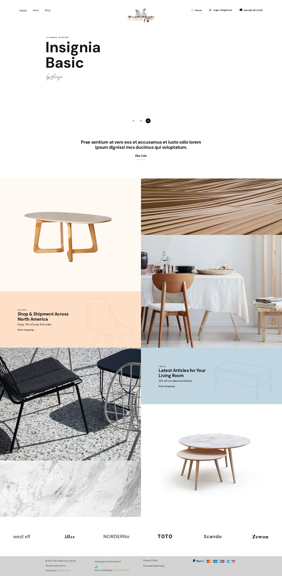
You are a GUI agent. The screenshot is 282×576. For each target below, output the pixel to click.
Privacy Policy (150, 560)
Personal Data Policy (154, 566)
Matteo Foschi (63, 570)
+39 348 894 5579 (121, 570)
